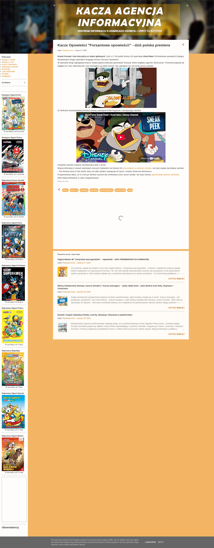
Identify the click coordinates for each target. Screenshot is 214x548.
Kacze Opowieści (9, 64)
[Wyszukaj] (187, 6)
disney (65, 190)
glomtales (94, 190)
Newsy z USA (8, 62)
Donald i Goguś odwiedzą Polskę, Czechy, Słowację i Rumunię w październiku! (95, 315)
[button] (183, 45)
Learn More (150, 542)
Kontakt (5, 74)
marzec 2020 (120, 190)
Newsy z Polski (8, 60)
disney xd (74, 190)
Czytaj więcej (176, 279)
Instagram (6, 76)
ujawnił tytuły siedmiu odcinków (165, 175)
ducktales (84, 190)
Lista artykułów (8, 71)
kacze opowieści (106, 190)
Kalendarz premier (10, 67)
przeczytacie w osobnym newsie (137, 168)
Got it (161, 542)
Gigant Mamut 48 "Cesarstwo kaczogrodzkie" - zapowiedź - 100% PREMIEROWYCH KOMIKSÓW (103, 259)
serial (130, 190)
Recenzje (6, 69)
